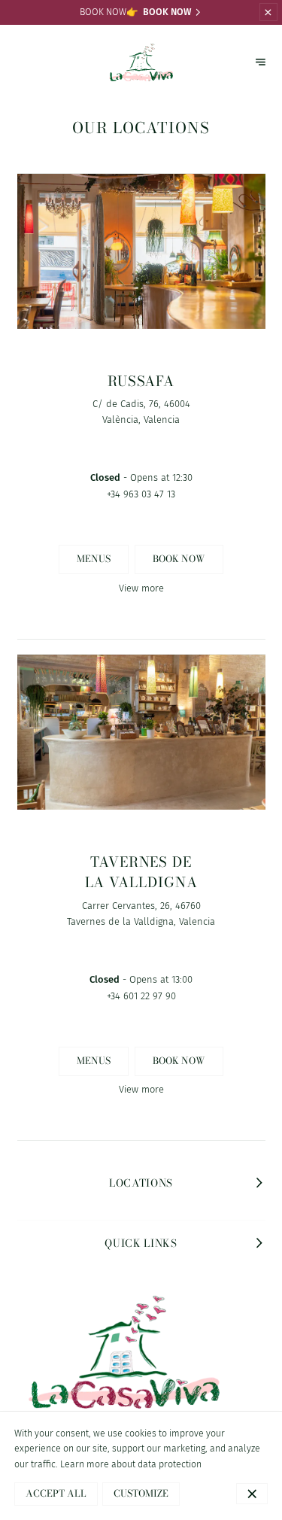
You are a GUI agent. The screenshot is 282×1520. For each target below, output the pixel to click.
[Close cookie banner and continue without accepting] (252, 1493)
